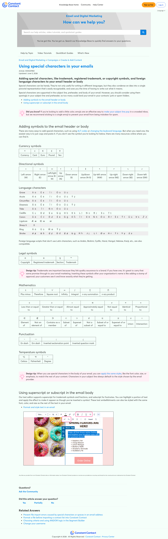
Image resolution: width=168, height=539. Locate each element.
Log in (161, 5)
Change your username (34, 523)
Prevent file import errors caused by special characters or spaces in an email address (63, 514)
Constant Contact (93, 536)
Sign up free (148, 5)
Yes (24, 502)
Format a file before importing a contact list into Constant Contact (55, 517)
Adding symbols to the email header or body (44, 99)
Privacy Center (108, 536)
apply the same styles (111, 373)
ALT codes (82, 131)
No (52, 502)
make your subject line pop (116, 111)
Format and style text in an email (39, 407)
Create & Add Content (71, 60)
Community (86, 5)
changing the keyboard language (106, 131)
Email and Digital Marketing (32, 60)
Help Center (98, 5)
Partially (38, 502)
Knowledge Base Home (69, 5)
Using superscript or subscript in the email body (45, 102)
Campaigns (53, 60)
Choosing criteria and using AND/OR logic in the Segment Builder (54, 520)
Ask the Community (28, 491)
